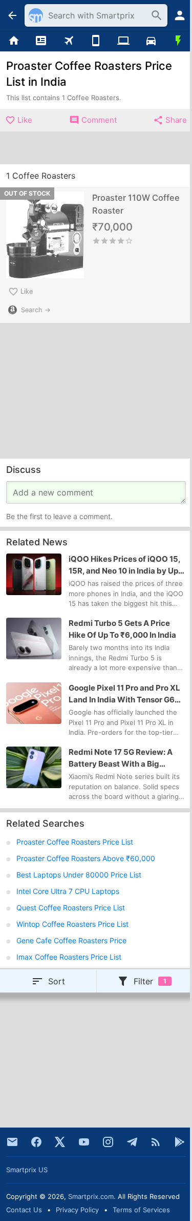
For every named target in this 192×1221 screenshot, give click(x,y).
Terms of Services (141, 1210)
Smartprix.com (91, 1196)
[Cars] (151, 41)
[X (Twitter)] (60, 1142)
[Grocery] (178, 41)
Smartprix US (27, 1170)
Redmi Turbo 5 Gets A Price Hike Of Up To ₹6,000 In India (122, 629)
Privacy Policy (77, 1210)
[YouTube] (84, 1142)
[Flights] (68, 41)
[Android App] (179, 1142)
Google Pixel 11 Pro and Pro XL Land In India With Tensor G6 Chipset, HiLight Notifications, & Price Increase (124, 694)
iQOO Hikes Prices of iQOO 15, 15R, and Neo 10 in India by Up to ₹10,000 (124, 565)
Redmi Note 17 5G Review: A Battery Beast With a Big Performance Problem (121, 759)
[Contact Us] (12, 1142)
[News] (41, 41)
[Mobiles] (96, 41)
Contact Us (24, 1210)
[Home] (14, 41)
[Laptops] (123, 41)
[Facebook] (36, 1142)
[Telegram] (132, 1142)
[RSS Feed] (155, 1142)
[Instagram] (108, 1142)
